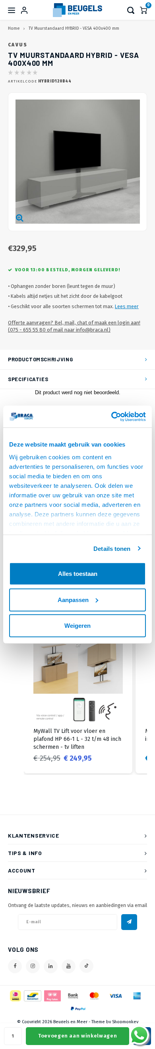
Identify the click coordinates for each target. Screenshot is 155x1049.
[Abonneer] (129, 922)
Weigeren (77, 625)
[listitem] (78, 698)
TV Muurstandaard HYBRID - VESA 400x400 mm (74, 28)
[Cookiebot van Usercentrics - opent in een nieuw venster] (111, 416)
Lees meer (127, 306)
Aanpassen (73, 599)
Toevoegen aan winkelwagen (77, 1036)
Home (13, 28)
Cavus (18, 45)
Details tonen (111, 548)
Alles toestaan (77, 573)
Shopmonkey (125, 1021)
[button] (16, 698)
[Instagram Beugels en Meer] (33, 966)
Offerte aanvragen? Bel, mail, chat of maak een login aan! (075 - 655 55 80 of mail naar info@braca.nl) (74, 326)
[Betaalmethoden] (15, 995)
